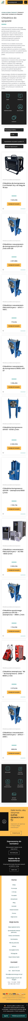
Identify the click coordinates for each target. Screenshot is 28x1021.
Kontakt (14, 121)
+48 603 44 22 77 (14, 967)
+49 (9, 971)
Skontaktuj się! (14, 852)
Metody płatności (14, 798)
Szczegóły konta (14, 950)
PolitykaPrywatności (7, 786)
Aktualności (14, 899)
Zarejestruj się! (16, 833)
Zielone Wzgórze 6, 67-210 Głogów (14, 978)
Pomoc (14, 913)
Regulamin (7, 772)
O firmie (14, 892)
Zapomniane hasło (14, 957)
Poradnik (14, 895)
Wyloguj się (14, 953)
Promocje (20, 99)
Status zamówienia (14, 935)
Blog (14, 902)
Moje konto (20, 110)
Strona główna (6, 12)
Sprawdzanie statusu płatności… (14, 931)
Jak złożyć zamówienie (20, 786)
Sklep (7, 99)
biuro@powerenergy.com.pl (14, 974)
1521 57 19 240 (16, 971)
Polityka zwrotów (20, 773)
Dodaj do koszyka (14, 204)
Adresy (14, 946)
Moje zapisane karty (14, 927)
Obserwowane (8, 110)
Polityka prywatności (18, 1016)
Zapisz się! (14, 869)
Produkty (14, 12)
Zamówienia (14, 939)
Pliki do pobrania (14, 943)
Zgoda (6, 1016)
